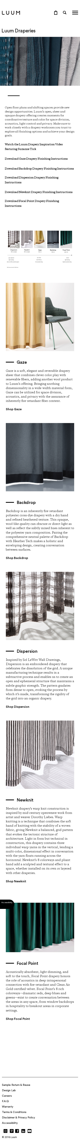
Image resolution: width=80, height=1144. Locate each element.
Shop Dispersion (17, 706)
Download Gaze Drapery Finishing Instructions (36, 158)
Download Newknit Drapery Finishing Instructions (39, 192)
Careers (7, 1096)
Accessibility (10, 1123)
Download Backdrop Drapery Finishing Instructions (39, 168)
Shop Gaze (14, 409)
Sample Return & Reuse (16, 1085)
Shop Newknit (16, 881)
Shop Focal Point (18, 1018)
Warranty (7, 1106)
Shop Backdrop (17, 558)
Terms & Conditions (14, 1112)
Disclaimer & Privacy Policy (18, 1117)
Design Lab (9, 1090)
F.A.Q (5, 1101)
